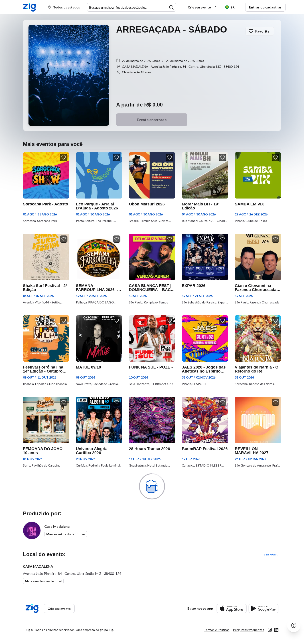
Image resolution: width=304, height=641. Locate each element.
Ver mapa (271, 554)
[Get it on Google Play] (263, 608)
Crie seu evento (199, 7)
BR (233, 7)
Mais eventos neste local (43, 581)
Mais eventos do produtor (65, 534)
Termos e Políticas (216, 630)
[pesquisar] (171, 7)
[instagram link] (270, 630)
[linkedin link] (276, 630)
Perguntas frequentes (248, 630)
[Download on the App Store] (232, 608)
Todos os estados (66, 7)
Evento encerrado (152, 119)
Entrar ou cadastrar (265, 7)
